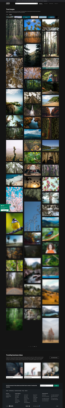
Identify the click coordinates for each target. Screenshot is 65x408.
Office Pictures (17, 397)
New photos (46, 3)
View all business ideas (54, 357)
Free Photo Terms (11, 390)
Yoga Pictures (25, 401)
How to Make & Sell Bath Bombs (55, 394)
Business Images (17, 394)
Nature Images (26, 396)
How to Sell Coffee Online (54, 398)
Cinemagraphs (35, 398)
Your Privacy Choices (36, 406)
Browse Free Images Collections (8, 396)
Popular (10, 14)
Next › (34, 346)
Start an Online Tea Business (45, 396)
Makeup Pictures (35, 394)
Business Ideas (44, 394)
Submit (56, 385)
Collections (40, 3)
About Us (26, 390)
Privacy (23, 390)
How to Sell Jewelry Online (45, 399)
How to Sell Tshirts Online (45, 400)
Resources (56, 3)
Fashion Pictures (26, 394)
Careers (7, 390)
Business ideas (51, 3)
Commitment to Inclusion (17, 390)
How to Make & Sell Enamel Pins (54, 396)
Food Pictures (34, 396)
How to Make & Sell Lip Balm (45, 398)
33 (36, 346)
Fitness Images (35, 401)
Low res (20, 43)
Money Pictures (26, 397)
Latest (7, 14)
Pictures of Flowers (17, 401)
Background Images (26, 398)
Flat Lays (16, 398)
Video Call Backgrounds (27, 402)
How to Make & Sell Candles (54, 399)
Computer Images (35, 397)
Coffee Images (17, 396)
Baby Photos (16, 402)
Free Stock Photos (8, 394)
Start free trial (5, 210)
